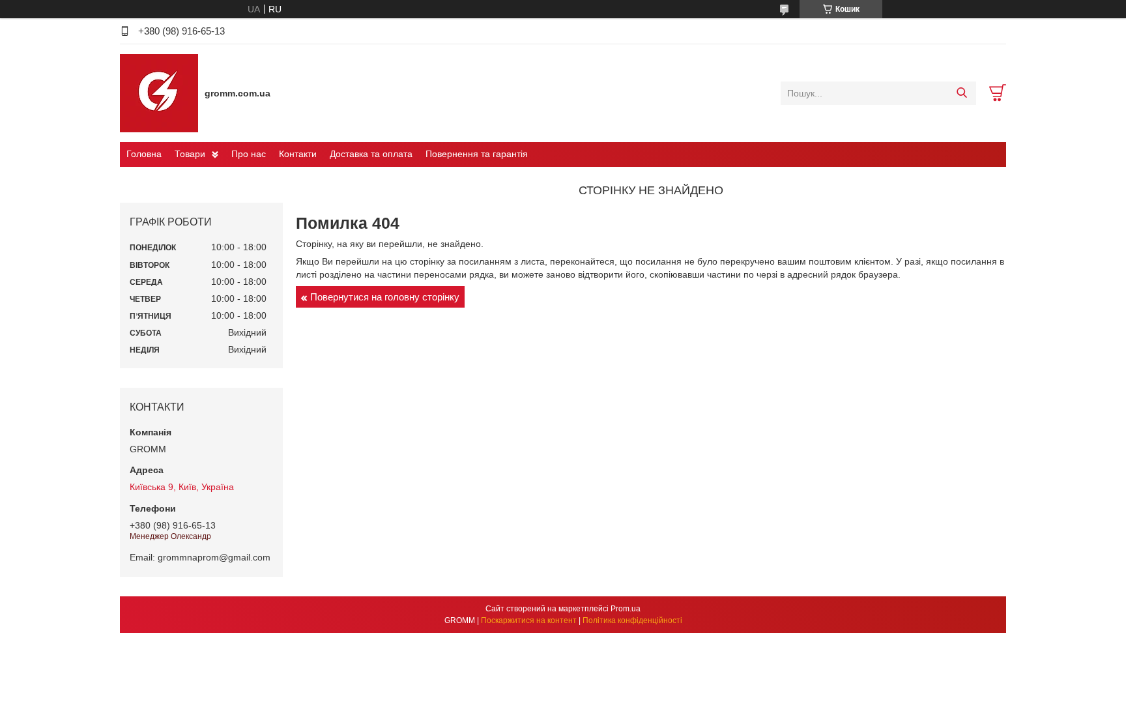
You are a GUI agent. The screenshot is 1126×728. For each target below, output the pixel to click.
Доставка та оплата (371, 154)
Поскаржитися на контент (529, 620)
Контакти (298, 154)
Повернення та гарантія (477, 154)
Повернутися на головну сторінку (384, 296)
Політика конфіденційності (632, 620)
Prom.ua (626, 608)
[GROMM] (159, 92)
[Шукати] (961, 93)
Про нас (248, 154)
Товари (190, 154)
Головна (144, 154)
